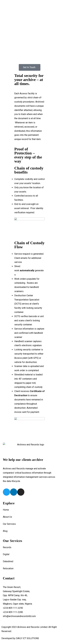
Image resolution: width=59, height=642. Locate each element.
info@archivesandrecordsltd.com (19, 616)
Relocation (8, 568)
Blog (5, 531)
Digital (6, 554)
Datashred (8, 561)
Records (7, 547)
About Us (7, 516)
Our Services (9, 524)
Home (6, 509)
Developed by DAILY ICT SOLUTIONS (20, 638)
